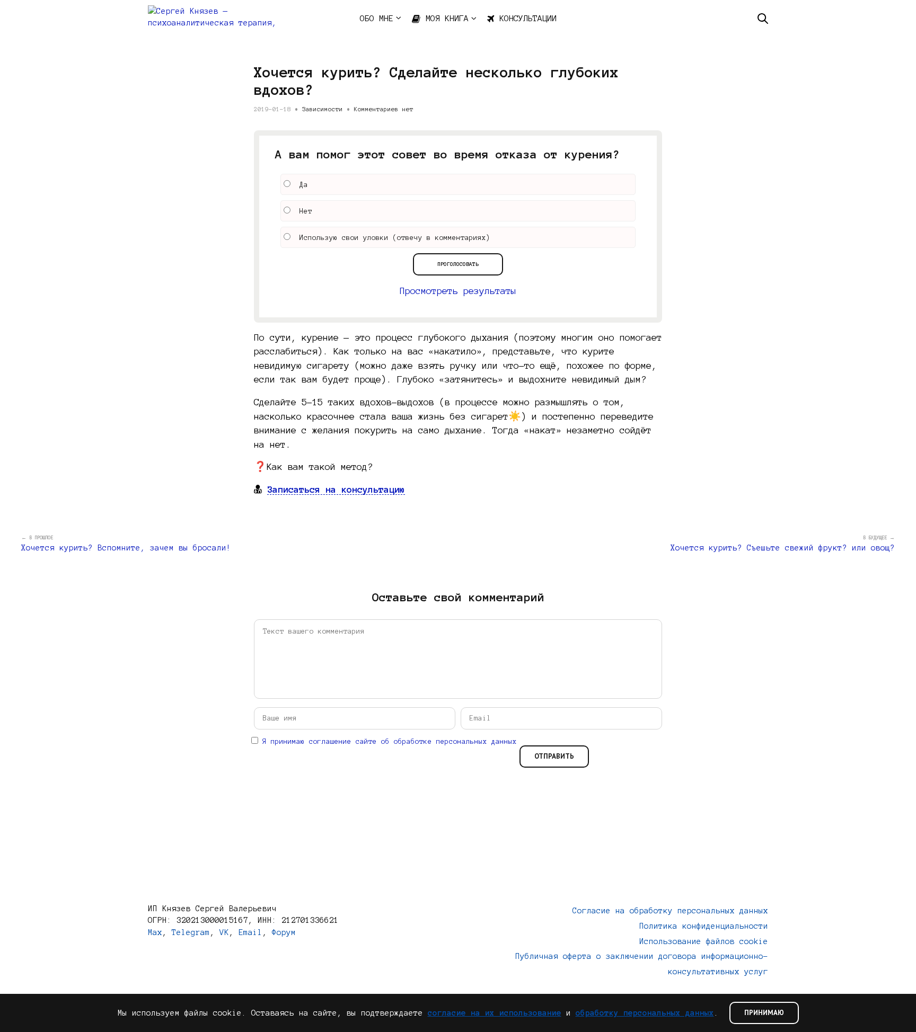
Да (304, 185)
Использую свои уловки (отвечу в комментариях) (395, 238)
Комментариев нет (383, 109)
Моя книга (447, 18)
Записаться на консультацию (336, 489)
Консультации (528, 18)
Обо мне (376, 18)
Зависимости (322, 109)
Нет (306, 211)
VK (224, 932)
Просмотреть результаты (458, 291)
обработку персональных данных (645, 1013)
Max (155, 932)
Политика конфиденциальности (703, 926)
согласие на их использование (494, 1013)
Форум (284, 932)
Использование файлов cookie (703, 941)
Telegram (191, 932)
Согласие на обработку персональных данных (670, 910)
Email (250, 932)
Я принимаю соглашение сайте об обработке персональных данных (389, 741)
